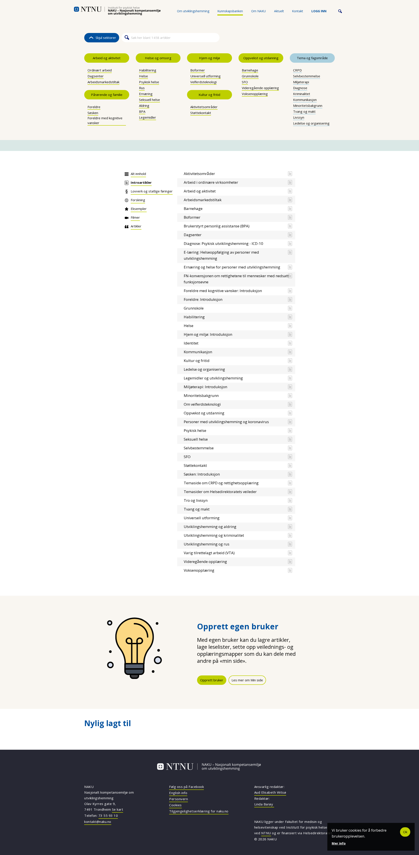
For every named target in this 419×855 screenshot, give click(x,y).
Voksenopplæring (255, 94)
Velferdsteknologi (203, 82)
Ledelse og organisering (311, 123)
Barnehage (250, 70)
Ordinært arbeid (100, 70)
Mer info (339, 843)
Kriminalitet (301, 94)
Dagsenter (96, 76)
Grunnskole (250, 76)
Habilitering (147, 70)
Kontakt (297, 11)
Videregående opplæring (260, 88)
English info (178, 793)
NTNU (266, 833)
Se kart (117, 809)
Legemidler (147, 117)
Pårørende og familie (106, 94)
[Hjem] (117, 11)
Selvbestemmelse (306, 76)
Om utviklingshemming (193, 11)
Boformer (197, 70)
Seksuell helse (149, 99)
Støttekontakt (200, 113)
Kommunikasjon (305, 99)
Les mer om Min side (247, 680)
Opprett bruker (211, 680)
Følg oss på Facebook (186, 786)
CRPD (297, 70)
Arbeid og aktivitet (106, 58)
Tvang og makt (304, 111)
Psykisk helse (149, 82)
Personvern (178, 799)
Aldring (144, 105)
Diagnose (300, 88)
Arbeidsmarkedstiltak (103, 82)
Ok (405, 832)
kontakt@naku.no (97, 821)
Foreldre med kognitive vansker (105, 120)
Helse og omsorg (158, 58)
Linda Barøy (264, 804)
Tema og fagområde (312, 58)
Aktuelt (279, 11)
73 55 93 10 (108, 815)
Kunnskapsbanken (230, 11)
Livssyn (298, 117)
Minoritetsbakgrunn (307, 105)
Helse (143, 76)
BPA (142, 111)
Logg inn (318, 11)
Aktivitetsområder (204, 107)
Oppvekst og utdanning (260, 58)
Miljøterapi (301, 82)
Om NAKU (258, 11)
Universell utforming (205, 76)
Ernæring (146, 94)
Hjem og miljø (209, 58)
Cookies (175, 805)
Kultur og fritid (209, 94)
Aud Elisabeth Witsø (270, 792)
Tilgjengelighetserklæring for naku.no (198, 811)
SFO (245, 82)
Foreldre (94, 107)
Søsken (93, 113)
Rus (142, 88)
